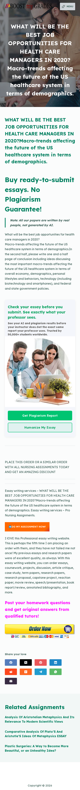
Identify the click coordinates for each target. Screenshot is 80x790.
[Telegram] (41, 672)
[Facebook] (11, 662)
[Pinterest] (41, 662)
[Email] (11, 681)
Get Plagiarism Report (40, 415)
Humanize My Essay (40, 427)
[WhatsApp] (55, 672)
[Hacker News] (26, 672)
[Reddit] (11, 672)
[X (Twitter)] (26, 662)
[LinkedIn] (55, 662)
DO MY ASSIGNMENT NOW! (29, 526)
